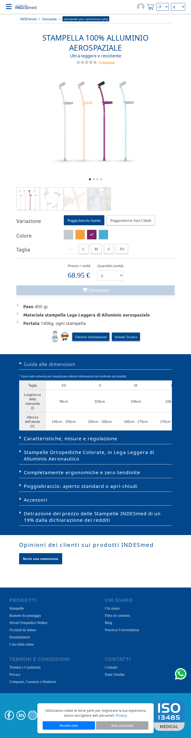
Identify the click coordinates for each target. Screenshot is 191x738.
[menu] (9, 6)
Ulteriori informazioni (91, 336)
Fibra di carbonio (117, 615)
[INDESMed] (25, 7)
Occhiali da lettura (22, 629)
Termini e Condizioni (25, 667)
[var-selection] (84, 220)
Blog (108, 622)
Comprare (99, 290)
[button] (90, 179)
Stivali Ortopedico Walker (28, 622)
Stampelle (16, 608)
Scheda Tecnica (126, 336)
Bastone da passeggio (25, 615)
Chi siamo (112, 608)
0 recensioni (107, 62)
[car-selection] (84, 249)
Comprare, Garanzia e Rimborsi (32, 681)
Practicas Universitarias (122, 629)
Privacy (14, 674)
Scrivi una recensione (40, 559)
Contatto (111, 667)
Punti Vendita (115, 674)
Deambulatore (19, 636)
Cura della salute (21, 644)
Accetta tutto (69, 725)
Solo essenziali (122, 725)
